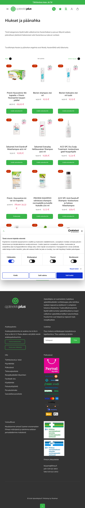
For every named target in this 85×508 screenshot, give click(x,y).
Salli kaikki (69, 275)
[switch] (32, 261)
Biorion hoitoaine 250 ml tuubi (68, 94)
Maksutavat (9, 367)
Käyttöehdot (9, 382)
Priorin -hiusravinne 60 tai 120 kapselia (16, 199)
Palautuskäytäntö (11, 386)
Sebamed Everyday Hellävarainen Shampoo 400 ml (42, 149)
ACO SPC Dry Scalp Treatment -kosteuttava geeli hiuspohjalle (68, 149)
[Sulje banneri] (82, 231)
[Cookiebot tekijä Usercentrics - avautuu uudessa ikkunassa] (70, 231)
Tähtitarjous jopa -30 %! (42, 2)
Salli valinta (42, 275)
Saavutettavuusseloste (13, 394)
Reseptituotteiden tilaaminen (15, 375)
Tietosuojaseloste (11, 371)
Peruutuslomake (11, 390)
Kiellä (15, 275)
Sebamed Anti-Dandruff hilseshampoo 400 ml (16, 148)
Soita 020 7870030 (15, 347)
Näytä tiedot (74, 269)
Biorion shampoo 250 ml (42, 94)
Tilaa (75, 340)
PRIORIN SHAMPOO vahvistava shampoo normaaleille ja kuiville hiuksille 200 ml (42, 202)
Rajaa (6, 59)
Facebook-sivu (10, 378)
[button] (7, 8)
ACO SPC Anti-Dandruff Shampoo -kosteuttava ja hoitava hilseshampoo (68, 202)
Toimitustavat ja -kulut (13, 359)
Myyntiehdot (9, 363)
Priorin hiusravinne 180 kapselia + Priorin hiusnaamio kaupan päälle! (17, 96)
